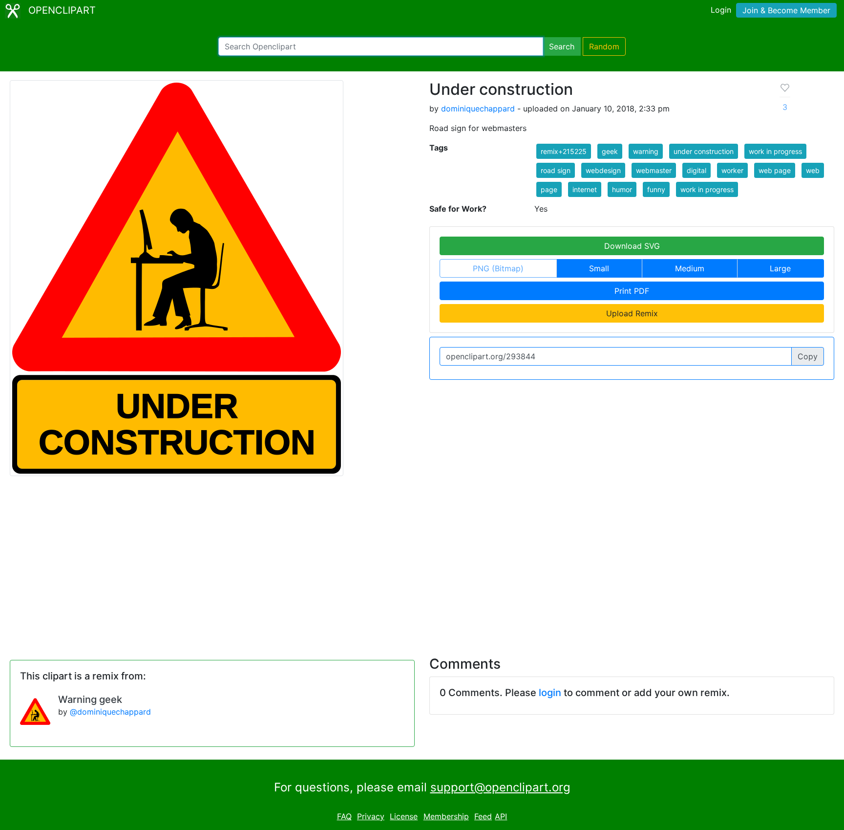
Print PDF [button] (631, 291)
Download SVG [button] (632, 246)
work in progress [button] (775, 151)
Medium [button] (689, 268)
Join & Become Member (786, 10)
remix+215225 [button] (564, 151)
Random (604, 46)
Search (561, 46)
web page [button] (775, 170)
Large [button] (780, 268)
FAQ (344, 816)
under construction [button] (704, 151)
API (501, 816)
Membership (446, 816)
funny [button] (656, 189)
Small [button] (599, 268)
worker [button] (732, 170)
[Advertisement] (422, 560)
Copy (808, 356)
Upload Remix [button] (632, 313)
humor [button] (622, 189)
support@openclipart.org (500, 787)
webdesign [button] (603, 170)
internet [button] (584, 189)
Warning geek (90, 699)
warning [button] (645, 151)
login (550, 693)
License (404, 816)
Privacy (370, 816)
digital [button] (696, 170)
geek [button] (610, 151)
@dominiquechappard (110, 712)
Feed (483, 816)
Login (721, 10)
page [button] (549, 189)
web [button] (813, 170)
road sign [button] (555, 170)
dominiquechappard (478, 108)
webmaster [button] (654, 170)
